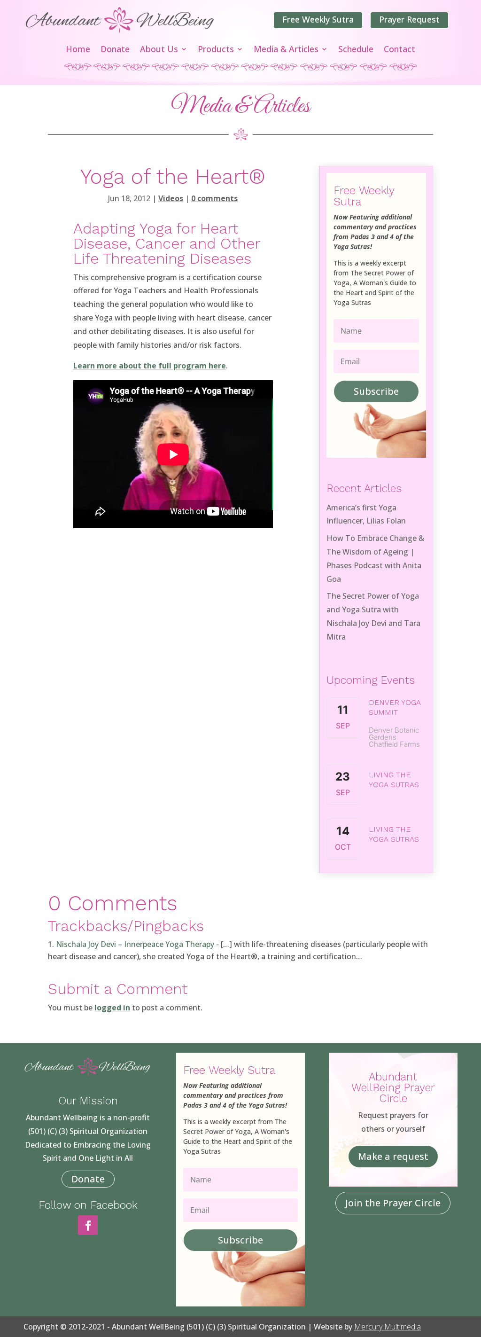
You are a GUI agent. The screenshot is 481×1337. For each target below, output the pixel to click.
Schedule (355, 50)
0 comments (214, 198)
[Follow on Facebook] (88, 1225)
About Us (159, 50)
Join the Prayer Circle (393, 1202)
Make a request (393, 1156)
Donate (115, 50)
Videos (170, 198)
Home (78, 50)
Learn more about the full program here (149, 365)
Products (216, 50)
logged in (112, 1007)
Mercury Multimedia (387, 1326)
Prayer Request (409, 19)
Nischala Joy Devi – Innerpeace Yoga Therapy (135, 944)
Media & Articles (286, 50)
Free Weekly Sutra (318, 19)
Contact (399, 50)
